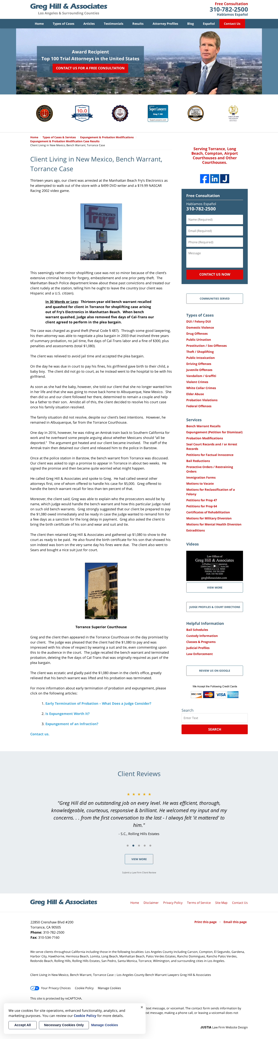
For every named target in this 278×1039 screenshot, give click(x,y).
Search (214, 729)
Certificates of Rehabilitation (208, 512)
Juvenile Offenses (199, 370)
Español (209, 24)
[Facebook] (204, 178)
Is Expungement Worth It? (67, 713)
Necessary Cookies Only (64, 1025)
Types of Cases (63, 24)
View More (139, 859)
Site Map (221, 903)
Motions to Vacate (200, 483)
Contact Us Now (214, 274)
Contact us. (39, 734)
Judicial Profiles (198, 648)
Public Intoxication (200, 358)
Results (138, 24)
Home (39, 24)
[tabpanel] (139, 813)
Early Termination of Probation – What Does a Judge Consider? (98, 703)
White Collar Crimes (201, 388)
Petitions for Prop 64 (201, 506)
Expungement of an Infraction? (71, 724)
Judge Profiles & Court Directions (214, 607)
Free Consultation (203, 195)
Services (194, 419)
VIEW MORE (214, 587)
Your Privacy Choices (56, 988)
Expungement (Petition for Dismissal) (214, 432)
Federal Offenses (198, 406)
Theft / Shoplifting (200, 352)
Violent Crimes (197, 382)
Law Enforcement (199, 654)
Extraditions (195, 530)
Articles (89, 24)
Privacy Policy (172, 903)
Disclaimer (151, 903)
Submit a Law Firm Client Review (139, 872)
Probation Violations (201, 400)
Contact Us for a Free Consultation (90, 68)
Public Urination (198, 340)
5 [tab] (150, 845)
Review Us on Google (214, 670)
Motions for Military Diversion (209, 518)
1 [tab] (127, 845)
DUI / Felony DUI (198, 321)
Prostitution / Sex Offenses (206, 346)
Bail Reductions (198, 461)
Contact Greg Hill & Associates (229, 9)
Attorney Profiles (165, 24)
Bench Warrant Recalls (203, 426)
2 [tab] (133, 845)
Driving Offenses (198, 364)
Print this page (205, 922)
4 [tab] (145, 845)
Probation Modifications (204, 438)
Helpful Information (205, 623)
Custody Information (202, 636)
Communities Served (215, 298)
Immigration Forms (201, 477)
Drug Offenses (197, 333)
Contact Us (232, 24)
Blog (190, 24)
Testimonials (113, 24)
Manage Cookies (109, 988)
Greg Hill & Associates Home (68, 9)
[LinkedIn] (214, 178)
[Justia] (224, 178)
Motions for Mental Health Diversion (214, 524)
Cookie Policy (84, 988)
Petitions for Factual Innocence (209, 455)
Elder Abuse (195, 394)
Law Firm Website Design (224, 1027)
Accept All (22, 1025)
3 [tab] (139, 845)
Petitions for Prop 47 (201, 500)
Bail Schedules (197, 630)
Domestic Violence (200, 327)
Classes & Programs (201, 642)
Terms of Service (199, 903)
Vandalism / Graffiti (201, 376)
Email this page (235, 922)
